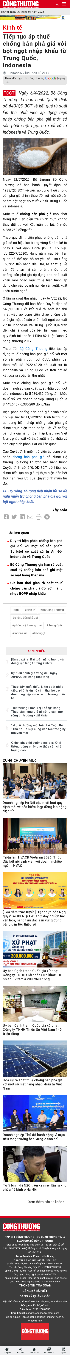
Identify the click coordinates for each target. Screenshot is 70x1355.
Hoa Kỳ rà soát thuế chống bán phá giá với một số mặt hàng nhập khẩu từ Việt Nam (33, 1084)
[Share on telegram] (47, 517)
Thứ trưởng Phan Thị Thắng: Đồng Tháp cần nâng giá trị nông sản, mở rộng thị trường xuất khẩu (37, 711)
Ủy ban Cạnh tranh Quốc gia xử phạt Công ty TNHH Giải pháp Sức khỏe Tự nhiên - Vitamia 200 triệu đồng (32, 975)
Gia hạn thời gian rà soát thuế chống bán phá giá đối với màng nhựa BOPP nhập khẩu (36, 588)
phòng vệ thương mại (28, 625)
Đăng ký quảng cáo (35, 1296)
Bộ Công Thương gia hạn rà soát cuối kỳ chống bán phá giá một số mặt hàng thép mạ (36, 570)
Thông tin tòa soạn (35, 1285)
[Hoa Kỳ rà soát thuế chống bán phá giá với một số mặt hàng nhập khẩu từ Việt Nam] (35, 1060)
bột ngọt (39, 633)
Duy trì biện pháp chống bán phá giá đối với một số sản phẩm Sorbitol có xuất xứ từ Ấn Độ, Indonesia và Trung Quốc (36, 549)
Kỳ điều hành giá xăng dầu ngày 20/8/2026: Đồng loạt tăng (34, 675)
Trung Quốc (56, 625)
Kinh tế (12, 27)
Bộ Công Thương (33, 349)
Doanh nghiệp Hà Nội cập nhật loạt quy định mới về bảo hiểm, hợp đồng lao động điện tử (35, 807)
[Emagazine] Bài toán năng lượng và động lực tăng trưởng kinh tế (37, 661)
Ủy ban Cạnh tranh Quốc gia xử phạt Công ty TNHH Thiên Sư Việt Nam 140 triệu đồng (32, 1030)
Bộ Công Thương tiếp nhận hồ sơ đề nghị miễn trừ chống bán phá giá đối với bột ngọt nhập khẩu (35, 496)
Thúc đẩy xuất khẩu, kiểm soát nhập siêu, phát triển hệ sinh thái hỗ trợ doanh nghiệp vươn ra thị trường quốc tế (38, 692)
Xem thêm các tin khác (45, 1202)
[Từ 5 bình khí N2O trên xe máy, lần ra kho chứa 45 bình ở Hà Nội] (35, 1166)
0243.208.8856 (41, 1309)
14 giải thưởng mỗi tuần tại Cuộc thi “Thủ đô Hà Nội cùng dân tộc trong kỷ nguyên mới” (38, 729)
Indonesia (20, 633)
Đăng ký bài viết (35, 1291)
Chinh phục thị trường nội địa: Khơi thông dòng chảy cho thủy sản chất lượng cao (37, 746)
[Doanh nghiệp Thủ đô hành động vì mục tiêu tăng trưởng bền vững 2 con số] (35, 1115)
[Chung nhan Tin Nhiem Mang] (35, 1331)
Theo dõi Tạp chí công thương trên (24, 80)
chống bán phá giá (28, 457)
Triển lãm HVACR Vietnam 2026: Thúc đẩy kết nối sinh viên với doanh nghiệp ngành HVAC (32, 862)
